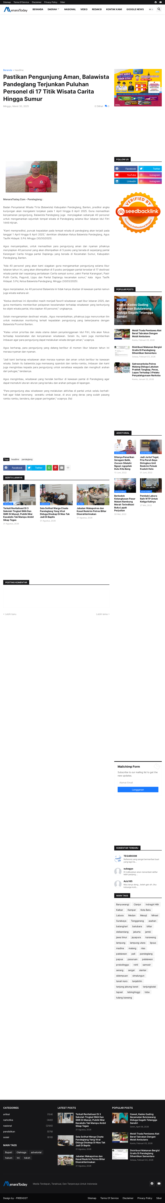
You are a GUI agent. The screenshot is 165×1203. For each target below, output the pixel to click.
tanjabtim (137, 981)
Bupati (8, 1152)
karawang (151, 937)
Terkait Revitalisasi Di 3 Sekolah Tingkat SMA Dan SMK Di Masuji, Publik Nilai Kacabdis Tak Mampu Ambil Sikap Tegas (18, 514)
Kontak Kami (114, 9)
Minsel (154, 915)
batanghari (122, 926)
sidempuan (122, 975)
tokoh (27, 1157)
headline (19, 70)
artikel (28, 1114)
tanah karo (121, 981)
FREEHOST (22, 1198)
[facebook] (156, 2)
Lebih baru (10, 614)
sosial (28, 1137)
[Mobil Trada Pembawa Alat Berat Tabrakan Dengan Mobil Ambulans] (122, 334)
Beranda (38, 9)
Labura (120, 915)
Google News (135, 9)
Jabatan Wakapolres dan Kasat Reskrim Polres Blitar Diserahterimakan (91, 511)
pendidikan (28, 1131)
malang (132, 948)
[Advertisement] (82, 41)
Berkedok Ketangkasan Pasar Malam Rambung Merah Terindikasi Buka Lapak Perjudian (124, 503)
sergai (131, 970)
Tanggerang (137, 920)
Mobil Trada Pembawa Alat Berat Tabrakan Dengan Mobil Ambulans (146, 333)
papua (119, 959)
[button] (151, 9)
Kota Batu (146, 909)
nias (143, 948)
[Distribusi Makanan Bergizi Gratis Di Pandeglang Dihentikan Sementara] (122, 351)
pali (133, 953)
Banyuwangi (122, 904)
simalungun (138, 975)
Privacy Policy (50, 2)
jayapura (136, 937)
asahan (152, 920)
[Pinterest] (55, 468)
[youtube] (161, 2)
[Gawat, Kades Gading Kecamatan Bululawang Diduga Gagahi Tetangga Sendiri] (120, 1118)
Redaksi (97, 9)
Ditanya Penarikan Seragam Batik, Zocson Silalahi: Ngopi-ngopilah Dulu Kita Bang (124, 463)
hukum (8, 1157)
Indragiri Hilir (152, 904)
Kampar (132, 909)
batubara (137, 926)
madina (120, 948)
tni (18, 1157)
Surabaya (121, 920)
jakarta (137, 931)
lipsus (153, 942)
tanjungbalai (149, 986)
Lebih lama (102, 614)
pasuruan (132, 959)
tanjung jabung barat (127, 986)
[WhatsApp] (49, 468)
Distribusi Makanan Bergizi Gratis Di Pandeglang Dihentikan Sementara (147, 350)
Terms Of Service (21, 2)
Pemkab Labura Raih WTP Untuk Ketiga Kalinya (149, 498)
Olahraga (21, 1152)
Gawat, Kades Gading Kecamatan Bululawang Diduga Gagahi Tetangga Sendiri (143, 1118)
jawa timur (121, 937)
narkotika (28, 1120)
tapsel (119, 992)
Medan (132, 915)
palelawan (121, 953)
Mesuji (143, 915)
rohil (136, 964)
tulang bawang (124, 997)
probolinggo (122, 964)
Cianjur (137, 904)
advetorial (36, 1152)
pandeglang (27, 459)
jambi (148, 931)
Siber (62, 2)
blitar (149, 926)
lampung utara (137, 942)
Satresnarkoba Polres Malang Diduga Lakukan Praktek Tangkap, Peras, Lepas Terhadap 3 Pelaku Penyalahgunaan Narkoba (146, 369)
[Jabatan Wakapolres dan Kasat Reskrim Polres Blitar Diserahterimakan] (65, 1160)
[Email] (61, 468)
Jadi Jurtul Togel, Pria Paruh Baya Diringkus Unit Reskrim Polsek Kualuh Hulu (149, 463)
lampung (120, 942)
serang (119, 970)
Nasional (70, 9)
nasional (28, 1125)
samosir (147, 964)
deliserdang (122, 931)
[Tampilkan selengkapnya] (68, 468)
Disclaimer (36, 2)
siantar (142, 970)
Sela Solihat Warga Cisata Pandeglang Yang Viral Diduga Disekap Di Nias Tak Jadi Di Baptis (55, 512)
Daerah (52, 9)
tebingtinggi (133, 992)
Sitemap (7, 2)
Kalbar (119, 909)
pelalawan (147, 959)
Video (83, 9)
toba (147, 992)
